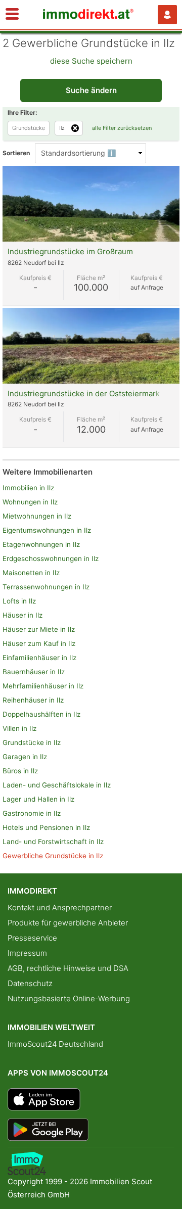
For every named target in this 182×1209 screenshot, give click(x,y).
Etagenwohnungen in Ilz (41, 544)
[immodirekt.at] (88, 16)
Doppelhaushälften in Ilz (41, 714)
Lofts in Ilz (19, 601)
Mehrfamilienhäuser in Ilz (43, 686)
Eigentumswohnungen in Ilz (47, 530)
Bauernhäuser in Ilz (34, 672)
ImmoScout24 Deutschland (55, 1044)
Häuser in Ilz (22, 615)
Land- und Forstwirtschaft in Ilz (53, 842)
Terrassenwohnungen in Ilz (46, 587)
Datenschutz (30, 983)
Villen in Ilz (19, 728)
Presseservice (32, 938)
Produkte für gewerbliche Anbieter (68, 922)
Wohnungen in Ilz (30, 502)
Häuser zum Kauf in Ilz (39, 643)
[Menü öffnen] (12, 15)
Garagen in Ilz (25, 757)
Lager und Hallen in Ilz (38, 799)
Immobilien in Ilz (28, 488)
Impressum (27, 953)
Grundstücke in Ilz (32, 742)
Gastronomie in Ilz (32, 813)
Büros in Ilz (20, 771)
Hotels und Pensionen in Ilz (46, 827)
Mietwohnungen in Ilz (37, 516)
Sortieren (16, 153)
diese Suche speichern (91, 61)
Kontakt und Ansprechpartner (60, 907)
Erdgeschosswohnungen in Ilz (51, 558)
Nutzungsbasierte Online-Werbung (69, 998)
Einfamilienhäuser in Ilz (39, 658)
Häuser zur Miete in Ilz (39, 629)
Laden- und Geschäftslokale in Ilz (57, 785)
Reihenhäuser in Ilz (33, 700)
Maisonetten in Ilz (31, 573)
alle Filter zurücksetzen (122, 127)
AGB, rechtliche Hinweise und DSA (68, 968)
